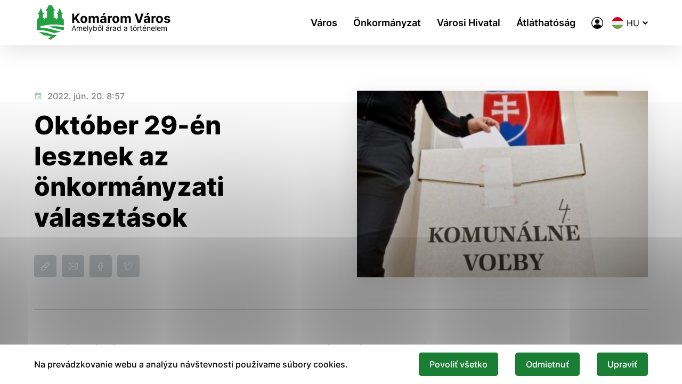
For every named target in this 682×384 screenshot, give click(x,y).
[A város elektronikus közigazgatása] (597, 23)
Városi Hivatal (468, 22)
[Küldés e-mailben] (73, 266)
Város (324, 22)
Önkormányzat (387, 22)
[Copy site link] (45, 266)
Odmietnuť (547, 364)
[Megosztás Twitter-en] (128, 266)
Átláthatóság (545, 22)
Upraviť (622, 364)
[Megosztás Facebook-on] (101, 266)
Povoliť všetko (458, 364)
